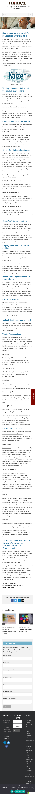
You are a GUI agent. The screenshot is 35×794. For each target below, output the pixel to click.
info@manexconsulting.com (12, 585)
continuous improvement (25, 523)
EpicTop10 (21, 84)
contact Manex (22, 568)
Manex (6, 52)
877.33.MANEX (9, 587)
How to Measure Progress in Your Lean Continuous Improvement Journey (9, 628)
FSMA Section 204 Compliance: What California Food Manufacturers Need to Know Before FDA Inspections (28, 757)
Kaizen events (6, 448)
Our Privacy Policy (20, 791)
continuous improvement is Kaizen (12, 434)
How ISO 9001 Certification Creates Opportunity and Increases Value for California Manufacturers (28, 730)
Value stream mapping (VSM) (10, 473)
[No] (33, 789)
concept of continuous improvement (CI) (20, 41)
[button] (3, 624)
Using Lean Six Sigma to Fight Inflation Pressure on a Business (25, 627)
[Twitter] (8, 742)
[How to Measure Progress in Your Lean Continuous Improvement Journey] (9, 614)
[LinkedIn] (4, 742)
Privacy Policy (7, 731)
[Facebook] (6, 746)
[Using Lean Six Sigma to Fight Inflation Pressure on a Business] (26, 614)
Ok (12, 791)
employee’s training (18, 184)
